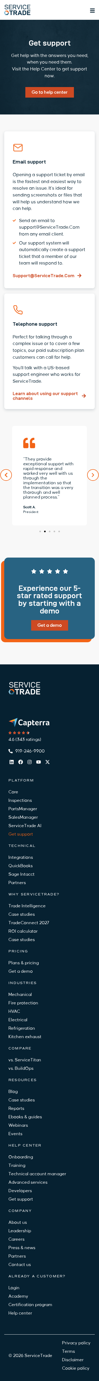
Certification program (30, 1304)
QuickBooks (20, 866)
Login (14, 1288)
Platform (21, 780)
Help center (25, 1145)
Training (16, 1165)
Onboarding (20, 1157)
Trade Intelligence (27, 906)
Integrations (20, 857)
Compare (20, 1048)
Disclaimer (73, 1360)
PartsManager (22, 809)
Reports (16, 1108)
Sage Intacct (21, 874)
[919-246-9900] (10, 751)
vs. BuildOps (21, 1068)
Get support (20, 834)
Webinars (18, 1125)
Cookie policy (75, 1368)
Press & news (21, 1247)
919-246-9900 (30, 751)
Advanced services (28, 1182)
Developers (20, 1190)
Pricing (18, 951)
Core (13, 792)
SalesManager (23, 817)
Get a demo (20, 971)
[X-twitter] (47, 762)
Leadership (19, 1231)
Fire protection (23, 1003)
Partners (17, 882)
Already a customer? (37, 1276)
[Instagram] (29, 762)
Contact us (19, 1264)
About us (17, 1222)
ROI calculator (23, 931)
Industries (22, 983)
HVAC (14, 1011)
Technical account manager (37, 1174)
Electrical (17, 1020)
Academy (18, 1296)
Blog (13, 1091)
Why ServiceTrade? (33, 894)
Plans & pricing (23, 963)
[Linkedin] (11, 762)
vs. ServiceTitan (24, 1060)
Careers (16, 1239)
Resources (22, 1080)
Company (20, 1211)
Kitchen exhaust (24, 1036)
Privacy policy (76, 1343)
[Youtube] (38, 762)
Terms (68, 1351)
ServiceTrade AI (24, 825)
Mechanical (20, 994)
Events (15, 1133)
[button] (6, 475)
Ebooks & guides (25, 1117)
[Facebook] (20, 762)
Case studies (21, 914)
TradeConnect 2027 (28, 922)
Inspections (20, 800)
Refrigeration (21, 1028)
